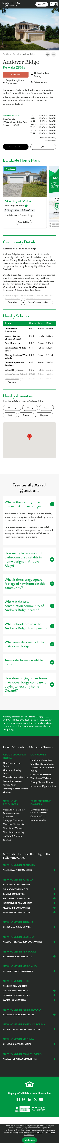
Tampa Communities (14, 894)
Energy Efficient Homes (41, 782)
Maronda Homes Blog (14, 809)
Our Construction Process (11, 765)
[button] (29, 437)
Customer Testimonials (14, 824)
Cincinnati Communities (16, 991)
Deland (16, 54)
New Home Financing (13, 832)
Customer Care (38, 816)
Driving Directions (43, 147)
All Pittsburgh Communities (18, 1015)
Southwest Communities (16, 898)
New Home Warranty (13, 828)
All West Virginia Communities (20, 1059)
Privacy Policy (37, 1132)
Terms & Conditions (12, 780)
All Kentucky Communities (18, 957)
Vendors (7, 792)
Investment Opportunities (43, 786)
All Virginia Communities (17, 1044)
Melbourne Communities (16, 908)
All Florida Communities (16, 885)
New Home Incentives (41, 760)
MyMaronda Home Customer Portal (39, 811)
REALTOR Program (12, 835)
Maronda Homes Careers (15, 777)
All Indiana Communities (16, 927)
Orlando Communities (15, 889)
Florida (6, 54)
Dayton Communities (14, 1000)
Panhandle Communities (16, 912)
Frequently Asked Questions (11, 815)
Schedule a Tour (15, 147)
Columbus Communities (16, 995)
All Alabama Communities (17, 870)
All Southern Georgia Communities (22, 942)
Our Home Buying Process (12, 772)
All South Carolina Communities (21, 1029)
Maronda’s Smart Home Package (42, 769)
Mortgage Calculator (13, 820)
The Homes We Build (40, 778)
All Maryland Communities (18, 971)
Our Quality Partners (40, 774)
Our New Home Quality (42, 763)
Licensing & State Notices (15, 788)
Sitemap (7, 839)
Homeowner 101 (38, 820)
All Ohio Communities (15, 986)
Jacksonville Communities (17, 903)
